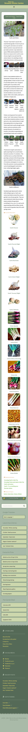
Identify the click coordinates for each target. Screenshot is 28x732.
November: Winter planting (10, 528)
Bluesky (6, 658)
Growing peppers (7, 593)
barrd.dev (16, 720)
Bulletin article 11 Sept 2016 (10, 561)
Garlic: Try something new (11, 486)
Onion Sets (10, 494)
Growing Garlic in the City (11, 480)
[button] (14, 7)
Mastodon (7, 666)
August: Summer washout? (9, 541)
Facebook (9, 661)
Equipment (5, 619)
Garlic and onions (8, 484)
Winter (20, 494)
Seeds (4, 610)
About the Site (6, 636)
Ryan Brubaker (6, 705)
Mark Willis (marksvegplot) (10, 708)
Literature (5, 605)
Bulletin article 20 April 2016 (10, 557)
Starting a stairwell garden (10, 571)
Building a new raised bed (9, 575)
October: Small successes (9, 532)
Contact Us (5, 641)
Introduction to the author (9, 639)
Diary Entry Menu (7, 644)
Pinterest (7, 668)
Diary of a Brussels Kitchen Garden (14, 3)
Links (4, 614)
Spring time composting (9, 566)
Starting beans (6, 584)
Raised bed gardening (8, 580)
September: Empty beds (9, 537)
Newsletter (6, 646)
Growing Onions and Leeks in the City (14, 482)
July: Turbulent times (8, 546)
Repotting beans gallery (9, 589)
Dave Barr (5, 702)
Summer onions (8, 488)
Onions (16, 494)
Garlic (5, 494)
